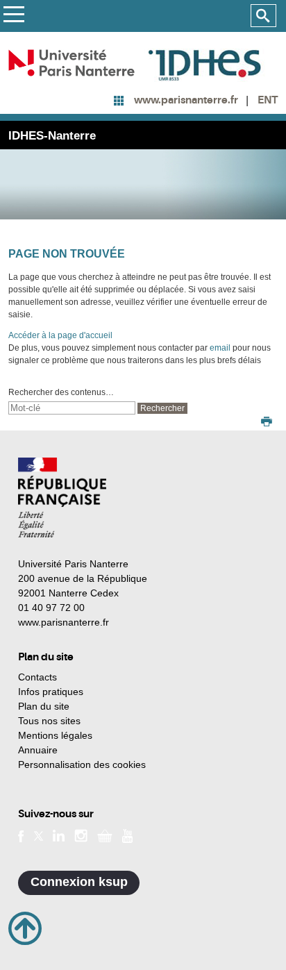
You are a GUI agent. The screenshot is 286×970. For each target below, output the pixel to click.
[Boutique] (104, 834)
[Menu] (13, 16)
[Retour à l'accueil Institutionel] (62, 497)
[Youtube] (127, 834)
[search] (71, 408)
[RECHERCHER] (263, 16)
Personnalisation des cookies (82, 764)
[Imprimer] (266, 423)
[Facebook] (21, 834)
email (220, 348)
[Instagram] (80, 834)
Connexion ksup (79, 882)
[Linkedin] (59, 834)
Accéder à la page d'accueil (60, 335)
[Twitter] (38, 834)
